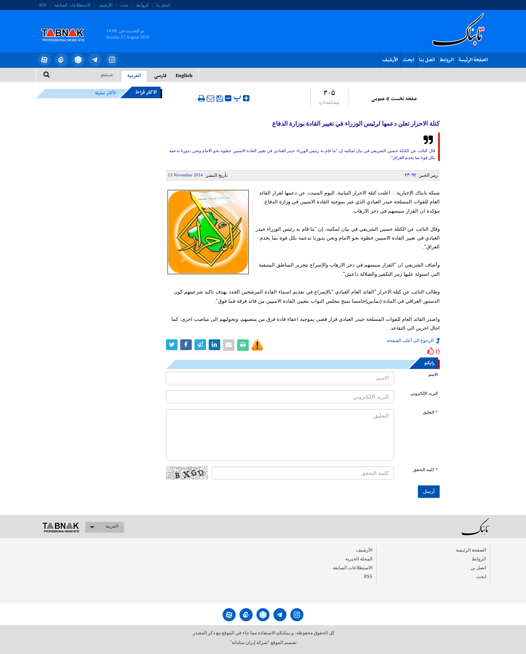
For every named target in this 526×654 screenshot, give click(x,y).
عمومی (378, 99)
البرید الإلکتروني (424, 393)
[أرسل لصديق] (210, 98)
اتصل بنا (163, 5)
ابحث (408, 60)
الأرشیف (105, 5)
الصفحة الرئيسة (473, 60)
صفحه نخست (404, 99)
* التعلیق (430, 412)
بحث (124, 5)
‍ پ (238, 97)
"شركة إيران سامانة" (250, 642)
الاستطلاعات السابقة (72, 5)
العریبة (112, 526)
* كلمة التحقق (425, 470)
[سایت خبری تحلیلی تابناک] (67, 26)
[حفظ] (219, 98)
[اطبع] (201, 98)
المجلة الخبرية (358, 559)
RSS (43, 5)
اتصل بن (478, 567)
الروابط (142, 5)
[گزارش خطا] (257, 345)
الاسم (433, 374)
